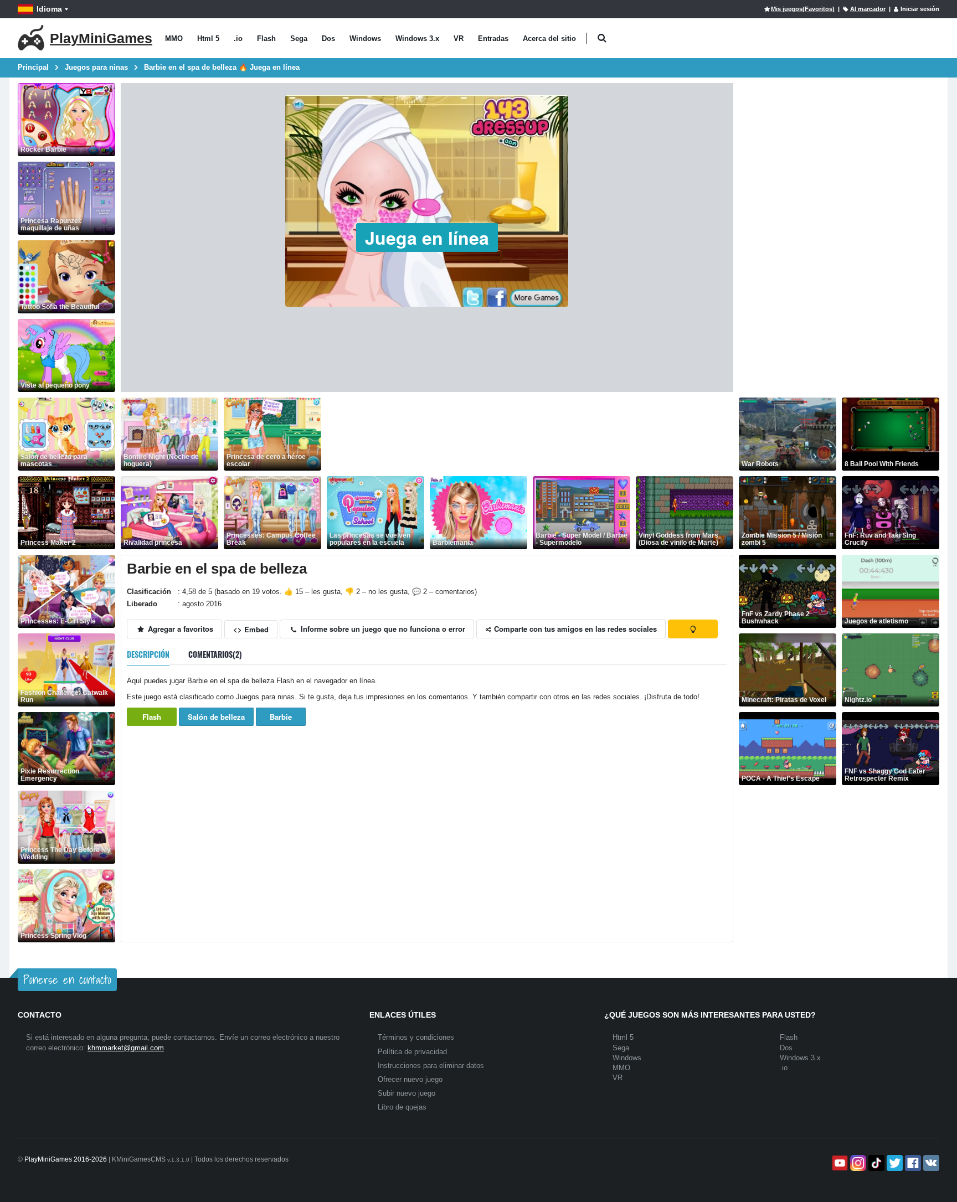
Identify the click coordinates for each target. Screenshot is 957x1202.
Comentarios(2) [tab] (215, 654)
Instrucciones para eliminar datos (431, 1065)
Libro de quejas (402, 1107)
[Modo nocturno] (693, 629)
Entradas (493, 38)
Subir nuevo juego (406, 1093)
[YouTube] (839, 1163)
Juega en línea (427, 237)
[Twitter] (893, 1163)
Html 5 (208, 38)
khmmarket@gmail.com (126, 1048)
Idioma (49, 8)
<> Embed (251, 629)
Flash (266, 38)
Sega (298, 38)
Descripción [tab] (148, 654)
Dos (328, 38)
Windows (365, 38)
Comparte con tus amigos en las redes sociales (574, 628)
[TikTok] (875, 1163)
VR (459, 38)
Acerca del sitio (549, 38)
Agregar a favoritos (179, 628)
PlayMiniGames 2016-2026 (65, 1159)
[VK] (930, 1163)
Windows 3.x (417, 38)
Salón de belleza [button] (216, 716)
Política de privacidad (412, 1052)
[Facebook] (912, 1163)
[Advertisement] (528, 434)
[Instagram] (857, 1163)
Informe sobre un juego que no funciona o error (382, 628)
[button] (602, 38)
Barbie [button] (281, 716)
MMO (174, 38)
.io (238, 38)
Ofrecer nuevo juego (410, 1079)
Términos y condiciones (416, 1037)
